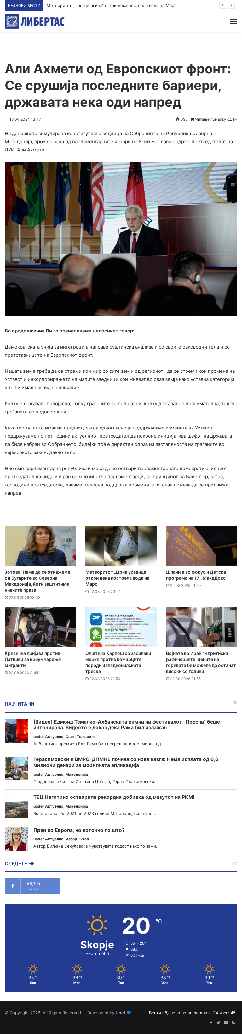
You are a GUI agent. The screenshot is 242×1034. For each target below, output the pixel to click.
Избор (71, 839)
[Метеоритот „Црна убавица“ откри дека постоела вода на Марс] (121, 545)
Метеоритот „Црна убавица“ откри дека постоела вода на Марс (111, 5)
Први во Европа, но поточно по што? (79, 830)
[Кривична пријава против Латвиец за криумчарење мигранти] (40, 627)
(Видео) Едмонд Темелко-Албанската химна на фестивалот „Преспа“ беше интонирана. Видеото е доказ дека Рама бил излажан (126, 725)
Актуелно (54, 736)
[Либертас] (35, 21)
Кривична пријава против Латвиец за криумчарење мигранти (33, 659)
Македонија (77, 774)
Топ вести (86, 736)
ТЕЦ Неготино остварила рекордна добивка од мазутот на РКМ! (113, 797)
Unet (120, 1012)
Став (84, 839)
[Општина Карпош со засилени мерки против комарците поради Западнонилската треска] (121, 627)
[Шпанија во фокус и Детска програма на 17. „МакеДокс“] (201, 545)
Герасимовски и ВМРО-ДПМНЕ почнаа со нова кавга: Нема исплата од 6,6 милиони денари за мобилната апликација (125, 762)
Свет (70, 736)
